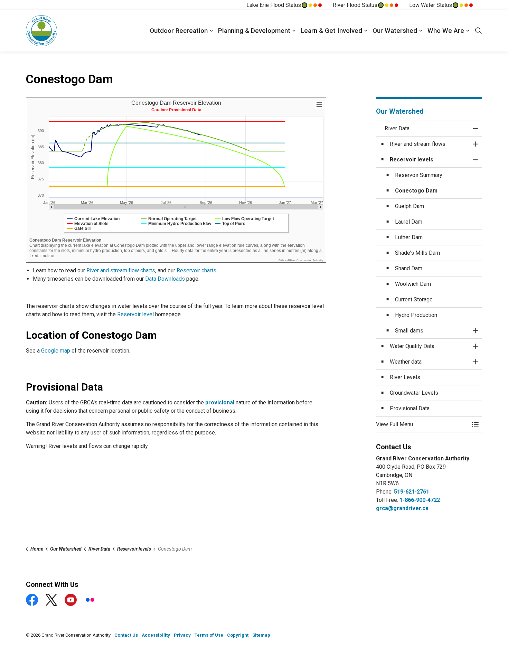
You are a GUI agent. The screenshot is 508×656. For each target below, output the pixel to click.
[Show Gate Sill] (79, 228)
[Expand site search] (478, 30)
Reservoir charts (196, 270)
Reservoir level (135, 314)
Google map (55, 350)
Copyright (237, 635)
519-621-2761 (411, 491)
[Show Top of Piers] (230, 223)
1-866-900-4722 (419, 500)
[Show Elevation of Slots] (88, 223)
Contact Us (126, 635)
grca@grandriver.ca (402, 508)
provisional (219, 402)
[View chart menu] (319, 105)
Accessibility (156, 635)
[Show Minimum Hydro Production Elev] (176, 223)
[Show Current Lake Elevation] (93, 218)
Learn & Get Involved (331, 31)
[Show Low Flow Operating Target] (244, 218)
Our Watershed (395, 31)
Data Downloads (165, 278)
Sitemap (261, 635)
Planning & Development (254, 31)
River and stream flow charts (120, 270)
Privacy (182, 635)
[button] (422, 424)
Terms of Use (209, 635)
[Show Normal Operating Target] (169, 218)
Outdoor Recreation (179, 31)
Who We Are (445, 31)
